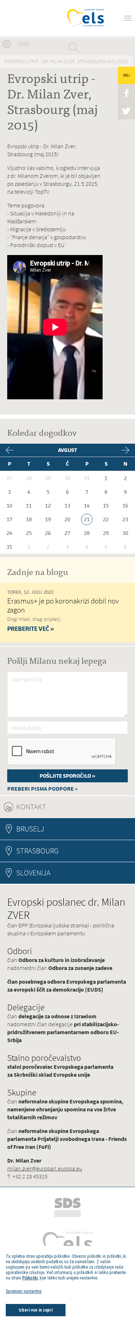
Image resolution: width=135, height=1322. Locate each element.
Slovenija (33, 873)
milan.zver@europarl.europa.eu (44, 1168)
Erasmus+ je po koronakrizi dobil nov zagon (63, 605)
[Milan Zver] (33, 18)
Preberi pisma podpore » (42, 788)
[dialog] (67, 1284)
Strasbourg (37, 851)
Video (24, 44)
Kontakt (50, 806)
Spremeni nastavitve (23, 1291)
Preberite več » (30, 629)
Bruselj (30, 828)
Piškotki (30, 1278)
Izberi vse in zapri (36, 1310)
